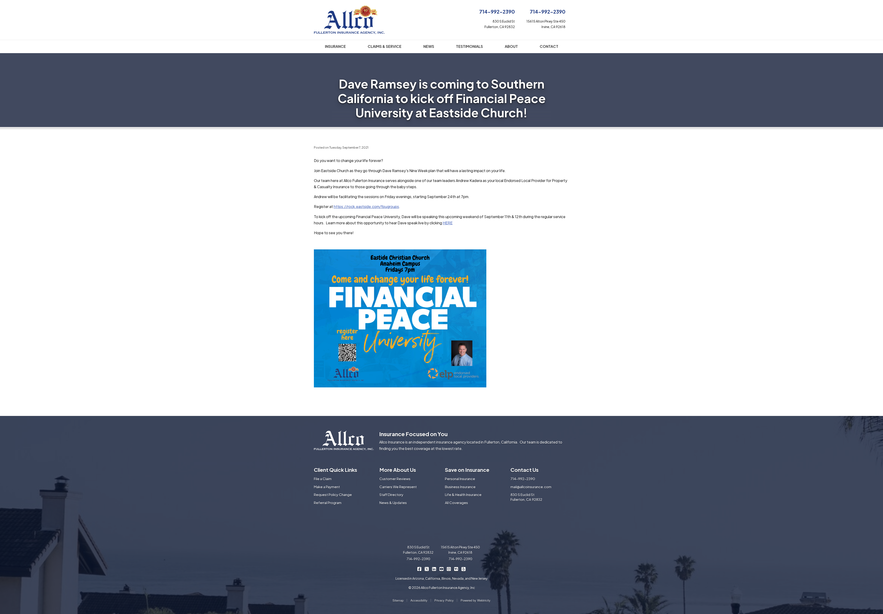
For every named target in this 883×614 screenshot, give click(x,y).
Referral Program (327, 502)
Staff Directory (391, 494)
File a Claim (323, 478)
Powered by (475, 600)
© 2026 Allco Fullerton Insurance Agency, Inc (441, 587)
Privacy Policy (444, 600)
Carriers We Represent (398, 486)
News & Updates (393, 502)
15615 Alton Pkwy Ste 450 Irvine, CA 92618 (460, 550)
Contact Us (524, 470)
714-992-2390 (497, 12)
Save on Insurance (467, 470)
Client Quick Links (335, 470)
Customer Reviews (394, 478)
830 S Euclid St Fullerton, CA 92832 (526, 497)
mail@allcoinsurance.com (530, 486)
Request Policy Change (333, 494)
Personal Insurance (460, 478)
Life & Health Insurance (463, 494)
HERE (448, 222)
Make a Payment (327, 486)
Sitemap (398, 600)
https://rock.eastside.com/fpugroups (366, 206)
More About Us (397, 470)
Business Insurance (460, 486)
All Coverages (456, 502)
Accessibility (418, 600)
